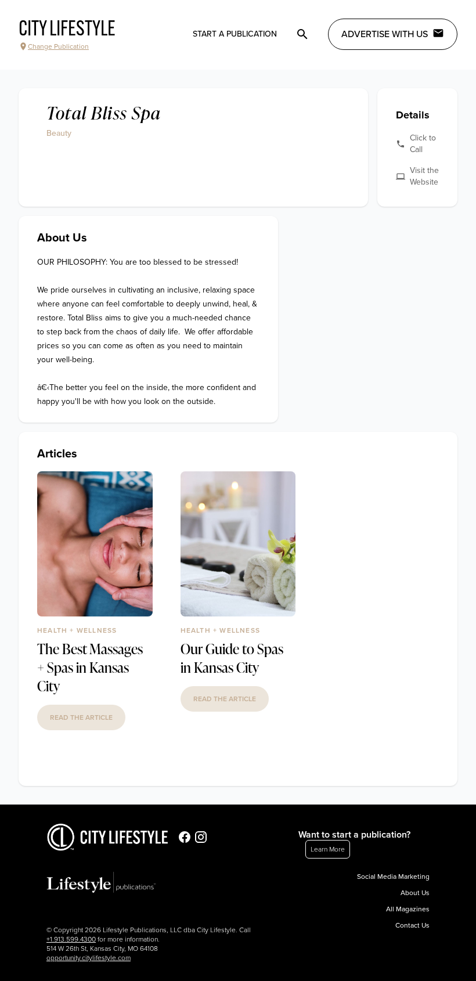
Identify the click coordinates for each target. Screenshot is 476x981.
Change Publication (58, 46)
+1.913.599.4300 (71, 939)
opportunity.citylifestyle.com (88, 958)
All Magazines (408, 909)
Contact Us (412, 925)
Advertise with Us (384, 34)
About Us (415, 893)
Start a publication (235, 34)
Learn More (328, 849)
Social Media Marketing (393, 876)
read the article (81, 717)
